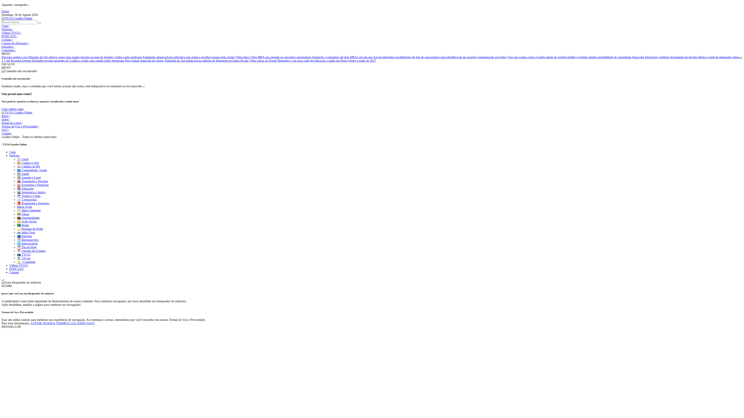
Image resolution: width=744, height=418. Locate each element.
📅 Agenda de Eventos (31, 251)
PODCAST (10, 36)
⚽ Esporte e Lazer (29, 177)
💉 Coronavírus (27, 199)
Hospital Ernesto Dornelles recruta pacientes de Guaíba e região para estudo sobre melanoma (67, 60)
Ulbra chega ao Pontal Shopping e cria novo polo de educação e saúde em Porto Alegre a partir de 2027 (312, 60)
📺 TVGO (24, 254)
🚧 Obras (23, 214)
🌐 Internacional (27, 243)
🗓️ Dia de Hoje (27, 247)
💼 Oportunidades (28, 217)
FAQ (5, 130)
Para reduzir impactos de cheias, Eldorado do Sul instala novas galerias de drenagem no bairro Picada (187, 60)
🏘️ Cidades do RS (28, 166)
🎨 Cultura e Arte (28, 162)
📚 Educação (25, 188)
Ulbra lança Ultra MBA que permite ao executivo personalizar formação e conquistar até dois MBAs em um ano (304, 57)
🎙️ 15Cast (23, 258)
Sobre (6, 119)
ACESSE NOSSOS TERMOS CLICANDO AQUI (62, 323)
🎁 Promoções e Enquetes (33, 203)
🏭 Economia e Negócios (33, 185)
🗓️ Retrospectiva (27, 240)
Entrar (5, 11)
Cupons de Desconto (15, 43)
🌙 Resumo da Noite (30, 228)
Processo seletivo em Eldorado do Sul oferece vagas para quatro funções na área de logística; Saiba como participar (72, 57)
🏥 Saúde (23, 174)
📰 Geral (22, 159)
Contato (7, 39)
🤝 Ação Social (26, 221)
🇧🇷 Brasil (23, 225)
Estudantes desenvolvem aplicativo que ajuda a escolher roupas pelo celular (189, 57)
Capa (5, 25)
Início (6, 116)
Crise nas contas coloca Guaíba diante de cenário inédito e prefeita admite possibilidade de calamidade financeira (575, 57)
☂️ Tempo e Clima (28, 196)
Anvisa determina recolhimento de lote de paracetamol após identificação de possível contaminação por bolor (439, 57)
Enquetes (8, 46)
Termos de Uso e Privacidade (20, 126)
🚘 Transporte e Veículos (32, 181)
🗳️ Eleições (24, 236)
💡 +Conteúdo (26, 262)
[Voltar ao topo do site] (3, 280)
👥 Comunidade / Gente (32, 170)
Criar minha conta (12, 109)
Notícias (7, 29)
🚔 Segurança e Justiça (31, 192)
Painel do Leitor (12, 123)
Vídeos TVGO (12, 32)
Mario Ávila (24, 206)
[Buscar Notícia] (39, 23)
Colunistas (9, 50)
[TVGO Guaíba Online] (17, 18)
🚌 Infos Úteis (26, 232)
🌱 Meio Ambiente (29, 210)
